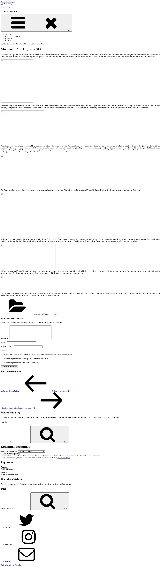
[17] (104, 148)
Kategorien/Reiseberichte (9, 451)
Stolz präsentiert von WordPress (12, 565)
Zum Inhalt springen (8, 2)
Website (3, 351)
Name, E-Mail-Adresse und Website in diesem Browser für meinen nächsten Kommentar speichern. (38, 355)
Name (3, 342)
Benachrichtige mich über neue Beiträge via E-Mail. (21, 363)
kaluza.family (5, 7)
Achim (41, 44)
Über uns (8, 38)
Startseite (8, 34)
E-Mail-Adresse (7, 346)
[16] (2, 57)
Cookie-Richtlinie (64, 458)
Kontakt (8, 40)
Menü (69, 30)
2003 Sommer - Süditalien (50, 314)
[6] (7, 108)
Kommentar (5, 339)
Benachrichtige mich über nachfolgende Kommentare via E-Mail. (26, 359)
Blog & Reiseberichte (12, 36)
